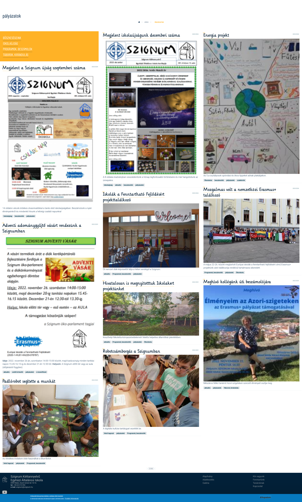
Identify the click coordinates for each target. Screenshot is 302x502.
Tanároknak (258, 482)
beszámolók (128, 185)
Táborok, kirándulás (15, 55)
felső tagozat (109, 433)
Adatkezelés (208, 479)
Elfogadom (265, 497)
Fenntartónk (259, 479)
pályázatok (140, 185)
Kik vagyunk (258, 476)
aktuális (118, 185)
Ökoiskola (208, 180)
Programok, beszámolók (17, 49)
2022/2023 (95, 224)
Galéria (206, 482)
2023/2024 (195, 34)
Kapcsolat (258, 486)
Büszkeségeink (12, 38)
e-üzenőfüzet (41, 372)
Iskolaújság (10, 43)
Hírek (146, 22)
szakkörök (241, 180)
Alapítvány (207, 476)
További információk (72, 499)
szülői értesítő (17, 372)
